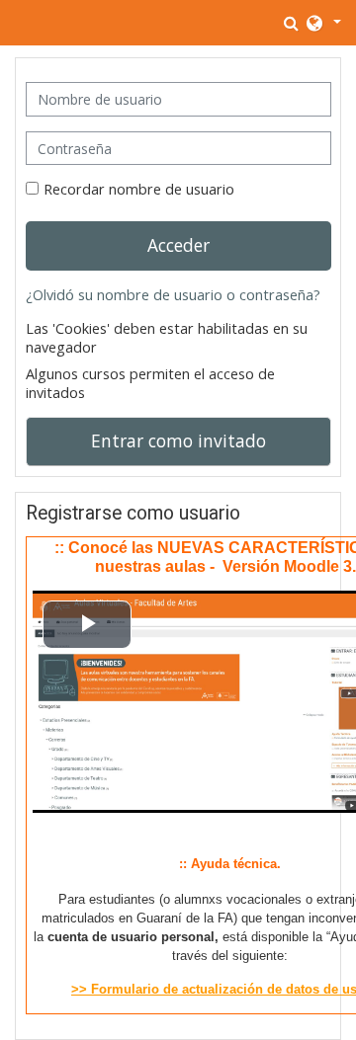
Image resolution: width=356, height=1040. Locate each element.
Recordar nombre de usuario (139, 189)
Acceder (178, 245)
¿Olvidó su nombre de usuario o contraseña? (173, 294)
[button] (293, 23)
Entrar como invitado (178, 440)
